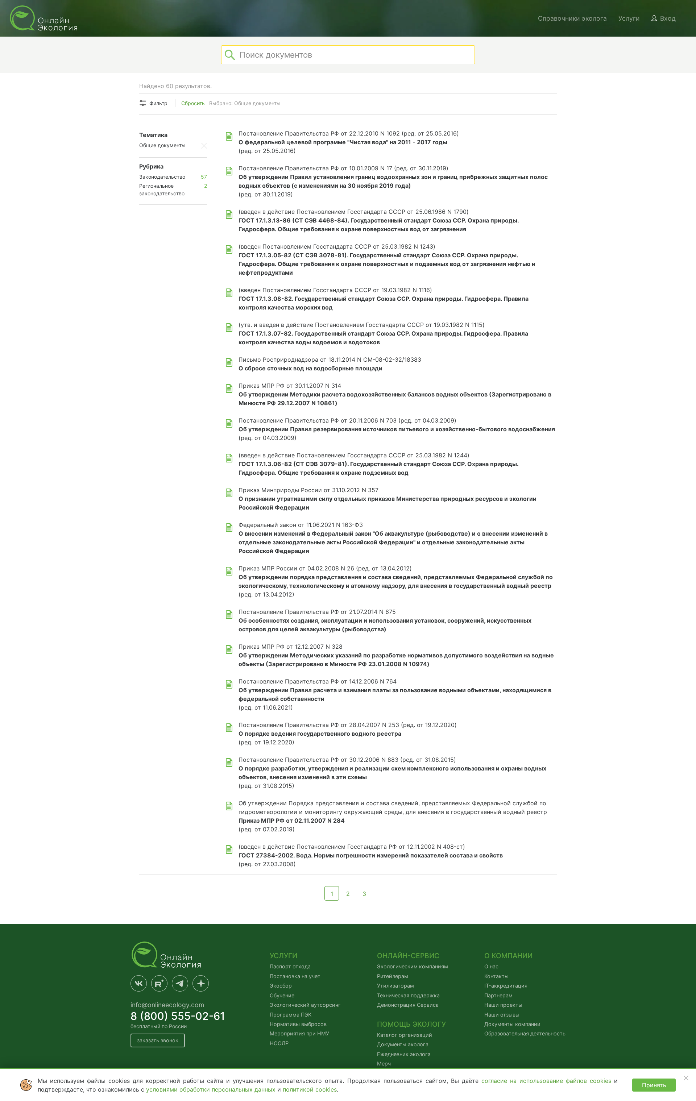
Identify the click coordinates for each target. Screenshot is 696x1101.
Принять (654, 1085)
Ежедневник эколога (404, 1054)
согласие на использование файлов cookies (547, 1080)
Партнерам (498, 995)
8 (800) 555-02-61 (177, 1016)
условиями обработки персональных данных (211, 1089)
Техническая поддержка (408, 995)
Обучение (282, 995)
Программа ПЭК (290, 1014)
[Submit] (230, 55)
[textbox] (348, 54)
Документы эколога (402, 1044)
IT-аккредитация (505, 985)
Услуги (629, 18)
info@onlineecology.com (167, 1005)
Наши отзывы (501, 1014)
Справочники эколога (572, 18)
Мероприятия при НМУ (299, 1033)
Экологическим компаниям (412, 966)
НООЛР (279, 1043)
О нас (491, 966)
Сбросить (193, 103)
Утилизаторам (395, 985)
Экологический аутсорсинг (305, 1005)
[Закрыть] (686, 1078)
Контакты (496, 976)
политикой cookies (310, 1089)
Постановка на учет (295, 976)
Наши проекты (503, 1005)
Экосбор (281, 985)
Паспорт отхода (290, 966)
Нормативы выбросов (298, 1024)
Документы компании (512, 1024)
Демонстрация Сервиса (408, 1005)
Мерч (384, 1063)
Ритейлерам (392, 976)
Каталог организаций (404, 1035)
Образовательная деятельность (525, 1033)
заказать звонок (157, 1040)
